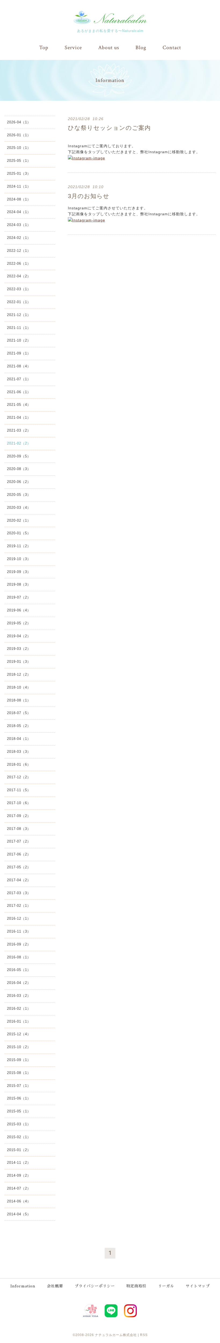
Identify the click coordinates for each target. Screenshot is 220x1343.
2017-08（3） (19, 829)
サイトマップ (198, 1286)
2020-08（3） (19, 469)
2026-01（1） (19, 135)
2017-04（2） (19, 880)
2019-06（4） (19, 610)
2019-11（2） (19, 546)
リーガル (166, 1286)
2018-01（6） (19, 764)
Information (22, 1286)
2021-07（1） (19, 379)
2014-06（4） (19, 1201)
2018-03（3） (19, 752)
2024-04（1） (19, 212)
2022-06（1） (19, 264)
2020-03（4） (19, 508)
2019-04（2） (19, 636)
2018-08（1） (19, 700)
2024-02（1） (19, 238)
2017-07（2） (19, 841)
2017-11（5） (19, 790)
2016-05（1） (19, 970)
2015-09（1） (19, 1060)
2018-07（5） (19, 713)
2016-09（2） (19, 944)
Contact (172, 47)
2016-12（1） (19, 918)
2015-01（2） (19, 1150)
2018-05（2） (19, 726)
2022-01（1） (19, 302)
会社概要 (55, 1286)
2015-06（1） (19, 1098)
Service (73, 47)
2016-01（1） (19, 1021)
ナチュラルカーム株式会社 (116, 1335)
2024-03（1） (19, 225)
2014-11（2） (19, 1163)
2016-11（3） (19, 931)
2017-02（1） (19, 906)
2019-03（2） (19, 649)
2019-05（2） (19, 623)
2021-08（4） (19, 366)
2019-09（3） (19, 572)
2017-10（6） (19, 803)
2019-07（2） (19, 597)
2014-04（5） (19, 1214)
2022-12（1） (19, 251)
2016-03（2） (19, 996)
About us (108, 47)
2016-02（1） (19, 1009)
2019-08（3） (19, 584)
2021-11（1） (19, 328)
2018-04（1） (19, 739)
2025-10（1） (19, 148)
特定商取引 (136, 1286)
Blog (140, 47)
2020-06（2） (19, 482)
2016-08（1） (19, 957)
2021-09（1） (19, 353)
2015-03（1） (19, 1124)
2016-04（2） (19, 983)
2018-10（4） (19, 687)
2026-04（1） (19, 122)
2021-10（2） (19, 340)
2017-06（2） (19, 854)
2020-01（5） (19, 533)
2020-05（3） (19, 495)
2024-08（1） (19, 199)
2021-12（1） (19, 315)
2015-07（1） (19, 1086)
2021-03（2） (19, 430)
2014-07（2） (19, 1188)
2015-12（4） (19, 1034)
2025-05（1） (19, 161)
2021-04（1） (19, 418)
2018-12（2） (19, 674)
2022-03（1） (19, 289)
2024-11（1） (19, 186)
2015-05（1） (19, 1111)
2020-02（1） (19, 520)
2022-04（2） (19, 276)
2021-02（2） (19, 443)
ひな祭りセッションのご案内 (109, 127)
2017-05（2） (19, 867)
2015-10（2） (19, 1047)
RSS (144, 1335)
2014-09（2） (19, 1175)
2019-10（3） (19, 559)
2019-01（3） (19, 662)
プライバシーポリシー (95, 1286)
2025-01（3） (19, 173)
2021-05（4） (19, 405)
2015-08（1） (19, 1073)
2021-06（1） (19, 392)
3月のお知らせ (88, 196)
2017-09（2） (19, 816)
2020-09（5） (19, 456)
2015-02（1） (19, 1137)
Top (43, 47)
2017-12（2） (19, 777)
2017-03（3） (19, 893)
